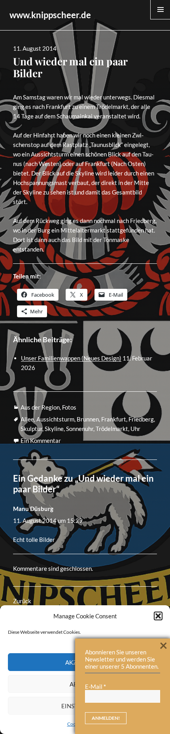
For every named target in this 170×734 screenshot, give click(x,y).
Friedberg (141, 419)
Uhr (135, 428)
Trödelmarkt (112, 428)
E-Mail (95, 686)
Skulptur (31, 428)
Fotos (69, 407)
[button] (158, 616)
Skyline (54, 428)
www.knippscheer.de (50, 15)
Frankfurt (113, 419)
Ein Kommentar (41, 440)
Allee (27, 419)
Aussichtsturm (55, 419)
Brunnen (88, 419)
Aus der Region (40, 407)
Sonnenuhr (79, 428)
